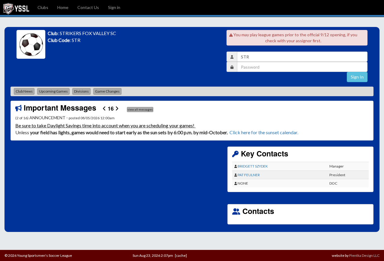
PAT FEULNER (249, 175)
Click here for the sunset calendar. (265, 132)
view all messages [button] (140, 109)
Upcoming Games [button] (53, 91)
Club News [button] (24, 91)
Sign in (114, 7)
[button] (41, 125)
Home (62, 7)
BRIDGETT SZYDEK (253, 166)
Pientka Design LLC (364, 255)
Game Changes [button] (107, 91)
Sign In (357, 76)
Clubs (43, 7)
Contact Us (88, 7)
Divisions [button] (81, 91)
